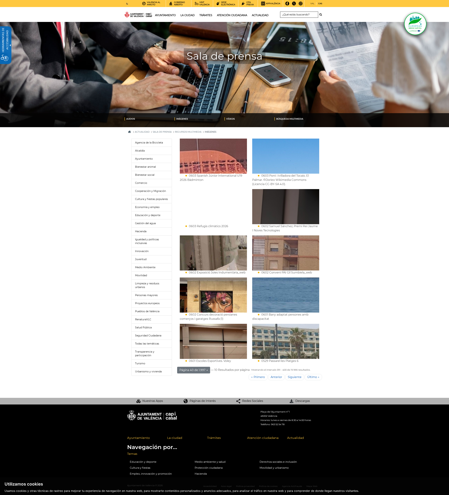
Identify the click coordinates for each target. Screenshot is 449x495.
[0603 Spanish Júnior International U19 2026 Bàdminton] (213, 156)
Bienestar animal (145, 166)
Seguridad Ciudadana (148, 335)
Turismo (140, 363)
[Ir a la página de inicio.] (132, 15)
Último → (313, 377)
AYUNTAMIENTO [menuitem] (165, 15)
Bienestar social (145, 174)
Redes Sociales (252, 401)
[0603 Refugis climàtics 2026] (213, 206)
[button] (193, 370)
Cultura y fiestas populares (151, 199)
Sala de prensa (162, 132)
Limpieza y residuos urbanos (147, 285)
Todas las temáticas (147, 343)
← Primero (258, 377)
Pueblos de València (147, 311)
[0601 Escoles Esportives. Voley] (213, 341)
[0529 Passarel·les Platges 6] (285, 341)
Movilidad (141, 275)
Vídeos (230, 119)
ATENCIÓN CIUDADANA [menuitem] (232, 15)
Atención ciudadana (263, 438)
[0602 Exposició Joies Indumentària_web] (213, 252)
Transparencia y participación (144, 353)
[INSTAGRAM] (300, 4)
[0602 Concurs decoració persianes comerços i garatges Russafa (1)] (213, 295)
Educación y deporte (147, 215)
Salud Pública (143, 327)
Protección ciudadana (209, 467)
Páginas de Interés (203, 401)
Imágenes (182, 119)
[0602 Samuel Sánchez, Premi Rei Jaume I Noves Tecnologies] (285, 206)
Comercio (141, 183)
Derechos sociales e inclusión (278, 461)
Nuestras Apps (152, 401)
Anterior (276, 377)
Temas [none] (132, 454)
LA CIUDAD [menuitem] (187, 15)
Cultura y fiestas (140, 467)
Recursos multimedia (188, 132)
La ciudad (174, 438)
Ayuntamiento (144, 158)
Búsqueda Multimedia (289, 119)
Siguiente (294, 377)
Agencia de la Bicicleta (149, 142)
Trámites (214, 438)
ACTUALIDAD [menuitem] (260, 15)
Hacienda (140, 231)
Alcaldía (140, 150)
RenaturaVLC (143, 319)
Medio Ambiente (145, 267)
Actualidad (295, 438)
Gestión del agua (145, 223)
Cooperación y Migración (150, 191)
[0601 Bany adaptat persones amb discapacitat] (285, 295)
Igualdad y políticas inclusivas (147, 241)
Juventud (140, 259)
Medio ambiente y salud (210, 461)
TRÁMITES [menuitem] (205, 15)
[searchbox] (299, 15)
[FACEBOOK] (287, 4)
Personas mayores (146, 295)
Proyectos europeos (147, 303)
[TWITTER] (294, 4)
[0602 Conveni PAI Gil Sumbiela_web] (285, 252)
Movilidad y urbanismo (274, 467)
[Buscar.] (321, 14)
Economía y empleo (147, 207)
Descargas (302, 401)
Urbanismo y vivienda (148, 371)
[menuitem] (150, 119)
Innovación (142, 251)
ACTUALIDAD (142, 132)
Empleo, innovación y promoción (151, 473)
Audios (130, 119)
